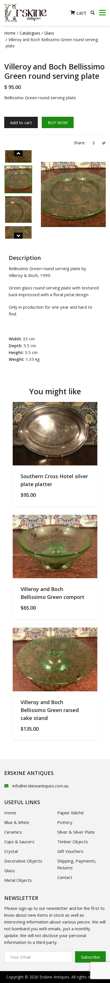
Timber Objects (72, 841)
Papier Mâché (70, 812)
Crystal (11, 851)
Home (10, 33)
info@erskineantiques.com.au (40, 786)
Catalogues (30, 33)
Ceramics (13, 832)
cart (80, 12)
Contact (64, 877)
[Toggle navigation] (102, 12)
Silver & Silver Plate (76, 832)
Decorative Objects (23, 861)
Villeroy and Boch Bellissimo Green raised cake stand (50, 710)
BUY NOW (58, 122)
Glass (49, 33)
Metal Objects (18, 880)
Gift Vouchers (70, 851)
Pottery (64, 822)
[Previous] (18, 153)
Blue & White (16, 822)
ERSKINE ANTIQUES (29, 773)
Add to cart (21, 122)
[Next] (18, 236)
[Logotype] (25, 13)
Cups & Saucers (19, 841)
